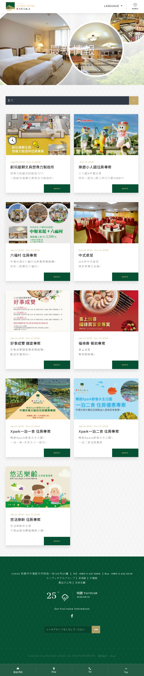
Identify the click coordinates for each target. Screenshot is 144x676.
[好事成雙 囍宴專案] (38, 310)
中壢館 (94, 578)
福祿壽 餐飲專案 (92, 343)
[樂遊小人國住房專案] (106, 134)
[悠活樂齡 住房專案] (38, 486)
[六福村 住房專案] (38, 222)
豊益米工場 (65, 582)
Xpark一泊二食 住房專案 (99, 431)
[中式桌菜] (106, 222)
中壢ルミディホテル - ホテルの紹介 (22, 6)
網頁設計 (102, 656)
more (57, 188)
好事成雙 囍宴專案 (25, 343)
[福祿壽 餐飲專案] (106, 310)
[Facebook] (72, 616)
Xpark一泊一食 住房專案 (30, 431)
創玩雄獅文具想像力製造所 (32, 167)
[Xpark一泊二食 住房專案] (106, 398)
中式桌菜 (86, 255)
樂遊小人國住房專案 (95, 167)
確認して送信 (96, 629)
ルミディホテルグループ (60, 578)
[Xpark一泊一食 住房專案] (38, 398)
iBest (113, 656)
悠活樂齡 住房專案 (25, 520)
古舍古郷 (80, 582)
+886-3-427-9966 (86, 573)
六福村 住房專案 (23, 255)
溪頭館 (82, 578)
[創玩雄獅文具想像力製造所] (38, 134)
